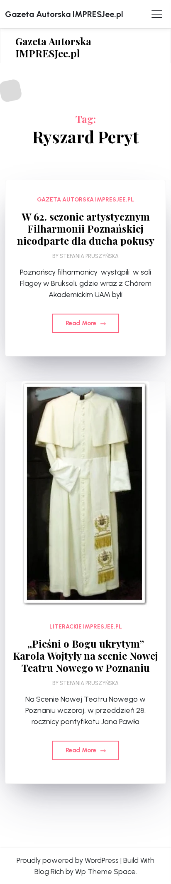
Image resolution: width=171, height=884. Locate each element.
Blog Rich (49, 871)
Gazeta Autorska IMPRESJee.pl (64, 14)
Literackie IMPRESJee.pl (85, 626)
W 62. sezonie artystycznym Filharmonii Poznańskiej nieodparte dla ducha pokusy (85, 228)
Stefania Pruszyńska (89, 256)
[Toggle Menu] (157, 14)
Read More (82, 323)
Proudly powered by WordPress (68, 860)
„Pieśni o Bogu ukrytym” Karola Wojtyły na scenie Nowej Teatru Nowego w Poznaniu (85, 655)
